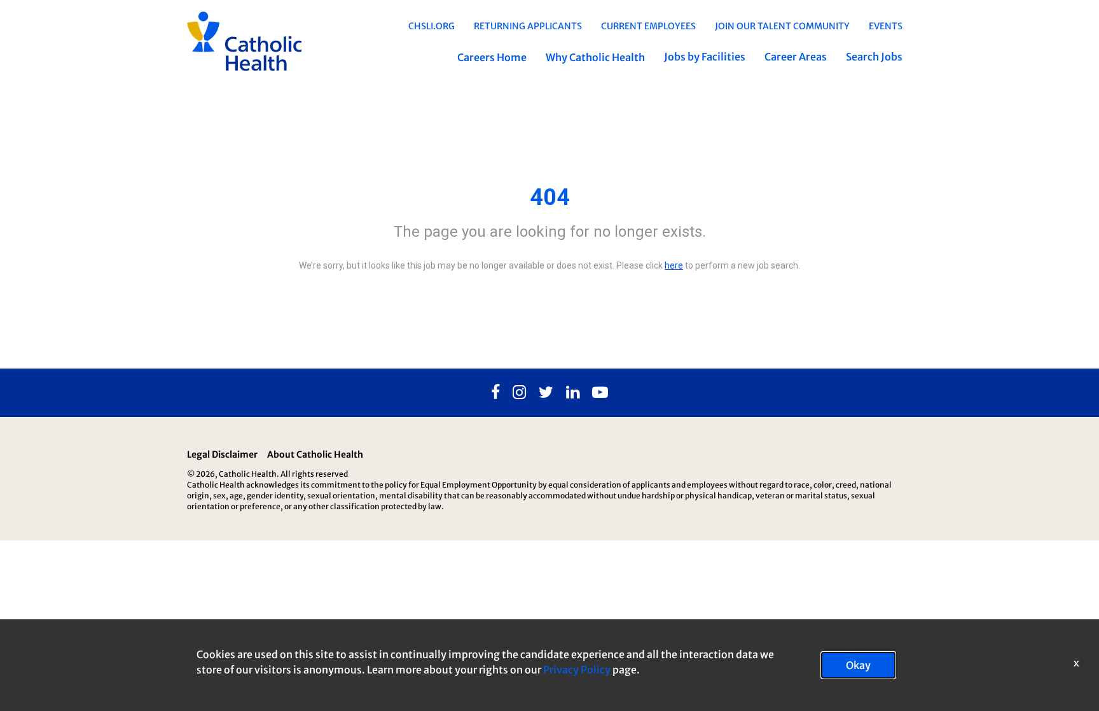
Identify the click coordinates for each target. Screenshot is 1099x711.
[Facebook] (495, 392)
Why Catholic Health (595, 57)
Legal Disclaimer (222, 454)
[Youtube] (600, 392)
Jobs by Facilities (704, 56)
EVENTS (885, 26)
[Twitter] (546, 392)
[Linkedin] (572, 392)
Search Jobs (874, 56)
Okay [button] (858, 665)
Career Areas (795, 56)
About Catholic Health (315, 454)
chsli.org (431, 26)
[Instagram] (519, 392)
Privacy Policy (577, 669)
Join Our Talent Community (782, 26)
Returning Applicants (528, 26)
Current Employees (648, 26)
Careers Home (492, 57)
